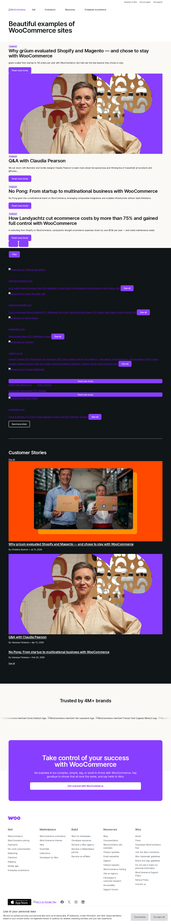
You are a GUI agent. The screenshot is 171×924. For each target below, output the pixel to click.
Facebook (52, 359)
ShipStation (81, 288)
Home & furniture (28, 288)
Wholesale (53, 312)
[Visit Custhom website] (21, 342)
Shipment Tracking (80, 363)
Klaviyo (114, 312)
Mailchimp (52, 288)
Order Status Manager (41, 417)
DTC (45, 312)
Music (25, 336)
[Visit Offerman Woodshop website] (27, 269)
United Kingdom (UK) (107, 363)
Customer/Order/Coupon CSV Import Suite (89, 312)
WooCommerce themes (51, 840)
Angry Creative (44, 385)
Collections (45, 853)
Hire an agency (110, 873)
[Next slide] (23, 244)
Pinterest (21, 363)
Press (138, 840)
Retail (33, 359)
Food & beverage (17, 312)
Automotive (14, 391)
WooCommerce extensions (53, 836)
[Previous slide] (13, 244)
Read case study (85, 381)
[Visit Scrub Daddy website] (23, 398)
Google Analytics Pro (78, 359)
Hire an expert (145, 2)
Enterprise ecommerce (18, 870)
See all (127, 288)
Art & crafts (14, 288)
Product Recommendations (57, 363)
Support (107, 860)
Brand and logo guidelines (147, 860)
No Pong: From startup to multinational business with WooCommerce (59, 652)
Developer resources (81, 840)
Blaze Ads (41, 359)
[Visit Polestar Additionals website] (26, 369)
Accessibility (109, 885)
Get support (157, 2)
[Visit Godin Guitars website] (23, 318)
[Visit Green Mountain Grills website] (27, 293)
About (138, 836)
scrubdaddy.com (17, 409)
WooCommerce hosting (114, 869)
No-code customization (19, 849)
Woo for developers (81, 836)
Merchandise (15, 336)
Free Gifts (42, 288)
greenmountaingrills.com (20, 305)
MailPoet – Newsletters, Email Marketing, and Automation (117, 359)
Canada (47, 336)
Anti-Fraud (63, 312)
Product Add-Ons (66, 288)
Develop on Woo (130, 2)
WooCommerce (15, 836)
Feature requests (111, 865)
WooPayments (94, 288)
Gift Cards (62, 359)
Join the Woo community (147, 852)
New (42, 844)
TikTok (93, 363)
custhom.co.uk (16, 353)
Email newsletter (111, 856)
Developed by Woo (49, 857)
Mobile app (13, 866)
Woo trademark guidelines (147, 856)
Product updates (111, 852)
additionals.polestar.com (20, 385)
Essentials (44, 849)
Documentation (110, 840)
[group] (85, 57)
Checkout (12, 857)
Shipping (12, 861)
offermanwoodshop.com (20, 281)
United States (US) (111, 288)
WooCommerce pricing (18, 840)
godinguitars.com (17, 329)
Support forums (110, 889)
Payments (13, 844)
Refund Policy (142, 880)
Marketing (12, 853)
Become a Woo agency (82, 844)
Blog (105, 836)
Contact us (140, 884)
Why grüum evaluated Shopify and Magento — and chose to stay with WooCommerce (71, 544)
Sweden (42, 391)
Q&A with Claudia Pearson (28, 637)
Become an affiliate (80, 856)
